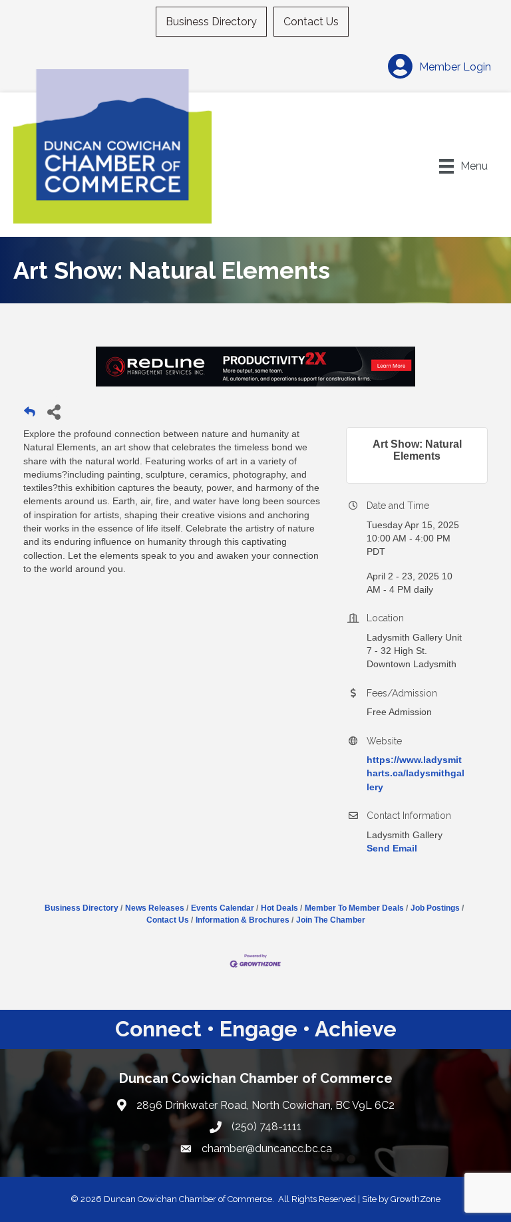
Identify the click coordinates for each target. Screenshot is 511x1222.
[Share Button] (54, 411)
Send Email (392, 848)
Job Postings (435, 908)
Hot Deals (279, 908)
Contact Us (311, 21)
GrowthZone (415, 1199)
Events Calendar (222, 908)
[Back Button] (29, 415)
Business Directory (211, 21)
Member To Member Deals (354, 908)
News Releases (154, 908)
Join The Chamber (330, 920)
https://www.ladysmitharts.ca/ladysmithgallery (415, 773)
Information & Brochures (242, 920)
